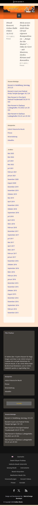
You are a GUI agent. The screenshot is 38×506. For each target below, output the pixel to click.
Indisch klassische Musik (16, 129)
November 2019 (13, 190)
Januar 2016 (12, 279)
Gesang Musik (11, 468)
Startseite (20, 457)
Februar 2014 (12, 309)
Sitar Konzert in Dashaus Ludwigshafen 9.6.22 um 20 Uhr (19, 115)
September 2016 (13, 268)
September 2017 (13, 235)
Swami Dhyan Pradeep (18, 460)
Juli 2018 (10, 216)
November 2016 (13, 261)
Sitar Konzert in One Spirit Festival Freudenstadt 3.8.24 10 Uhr (19, 99)
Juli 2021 (10, 168)
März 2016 (11, 272)
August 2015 (12, 294)
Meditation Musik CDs (18, 475)
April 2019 (11, 201)
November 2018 (13, 205)
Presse (8, 39)
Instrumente (24, 468)
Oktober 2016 (12, 264)
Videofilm (11, 140)
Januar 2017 (12, 257)
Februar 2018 (12, 227)
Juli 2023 (10, 161)
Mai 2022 (11, 164)
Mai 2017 (11, 242)
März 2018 (11, 224)
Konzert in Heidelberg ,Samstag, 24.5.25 (19, 418)
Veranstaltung (12, 137)
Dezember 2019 (13, 187)
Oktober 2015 (12, 290)
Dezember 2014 (13, 298)
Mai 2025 (11, 153)
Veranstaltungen (10, 479)
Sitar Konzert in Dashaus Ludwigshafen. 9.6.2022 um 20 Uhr (18, 107)
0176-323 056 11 (19, 2)
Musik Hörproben (18, 472)
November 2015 (13, 287)
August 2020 (12, 183)
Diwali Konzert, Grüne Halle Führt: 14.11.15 (11, 28)
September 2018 (13, 213)
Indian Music (18, 502)
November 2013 (13, 313)
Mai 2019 (11, 198)
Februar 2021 (12, 172)
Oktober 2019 (12, 194)
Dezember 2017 (13, 231)
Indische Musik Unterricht (18, 464)
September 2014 (13, 305)
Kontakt (22, 483)
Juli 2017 (10, 239)
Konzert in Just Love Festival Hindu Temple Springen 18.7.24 (19, 92)
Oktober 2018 (12, 209)
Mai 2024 (11, 157)
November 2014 (13, 302)
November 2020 (13, 179)
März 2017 (11, 250)
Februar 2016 (12, 276)
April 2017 (11, 246)
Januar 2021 (12, 176)
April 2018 (11, 220)
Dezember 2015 (13, 283)
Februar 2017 (12, 253)
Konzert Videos (25, 479)
